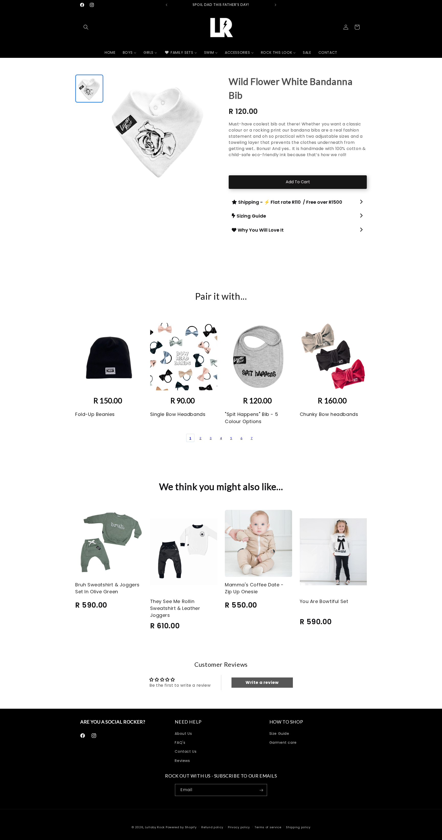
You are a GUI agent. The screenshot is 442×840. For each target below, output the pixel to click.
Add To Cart (298, 182)
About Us (183, 733)
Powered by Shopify (181, 827)
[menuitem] (110, 52)
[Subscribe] (261, 790)
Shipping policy (298, 827)
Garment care (283, 742)
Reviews (182, 760)
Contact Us (185, 751)
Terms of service (268, 827)
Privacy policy (239, 827)
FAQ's (180, 742)
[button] (86, 27)
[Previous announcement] (166, 5)
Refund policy (212, 827)
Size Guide (279, 733)
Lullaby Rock (155, 827)
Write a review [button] (262, 682)
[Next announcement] (275, 5)
